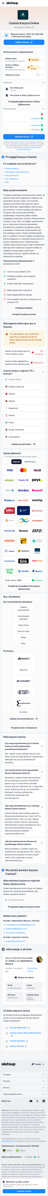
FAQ (7, 182)
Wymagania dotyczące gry (17, 172)
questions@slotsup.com (16, 929)
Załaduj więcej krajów (23, 444)
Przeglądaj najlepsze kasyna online (24, 907)
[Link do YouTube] (31, 1101)
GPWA (9, 1150)
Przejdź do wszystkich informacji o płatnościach (24, 587)
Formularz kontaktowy (15, 932)
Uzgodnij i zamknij (24, 1191)
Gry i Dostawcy (11, 179)
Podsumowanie (11, 168)
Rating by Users (12, 75)
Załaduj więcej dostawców (24, 719)
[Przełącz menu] (3, 3)
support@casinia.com (15, 941)
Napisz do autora (26, 977)
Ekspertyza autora (32, 969)
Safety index (11, 58)
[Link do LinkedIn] (43, 1101)
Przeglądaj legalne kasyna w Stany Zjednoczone (24, 103)
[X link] (37, 1101)
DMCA (23, 1150)
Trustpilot (32, 1157)
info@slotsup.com (8, 1141)
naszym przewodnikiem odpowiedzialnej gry (29, 148)
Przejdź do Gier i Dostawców (24, 728)
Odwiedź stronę (22, 137)
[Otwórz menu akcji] (44, 11)
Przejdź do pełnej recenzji (24, 314)
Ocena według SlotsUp (12, 66)
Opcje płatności (12, 175)
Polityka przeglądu (24, 308)
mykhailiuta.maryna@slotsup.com (20, 925)
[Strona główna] (12, 3)
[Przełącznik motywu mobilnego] (43, 3)
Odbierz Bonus (22, 42)
